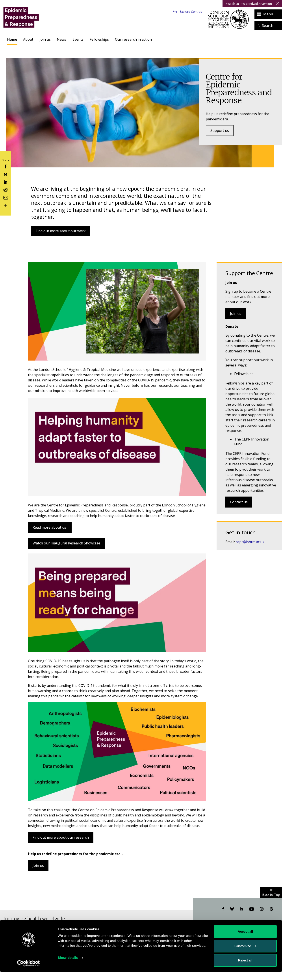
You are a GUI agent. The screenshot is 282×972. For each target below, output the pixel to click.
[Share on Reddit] (5, 189)
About (28, 39)
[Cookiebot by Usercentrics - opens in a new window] (28, 963)
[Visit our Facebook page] (223, 909)
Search (267, 25)
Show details (68, 957)
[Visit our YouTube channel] (251, 909)
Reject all (245, 960)
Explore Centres (191, 11)
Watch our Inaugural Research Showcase (66, 543)
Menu (268, 14)
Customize (242, 946)
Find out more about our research (61, 837)
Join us (45, 39)
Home (12, 39)
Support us (219, 130)
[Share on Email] (5, 197)
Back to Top (271, 894)
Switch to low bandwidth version (249, 4)
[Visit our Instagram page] (261, 909)
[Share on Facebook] (5, 166)
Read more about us (50, 527)
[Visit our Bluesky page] (232, 909)
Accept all (245, 931)
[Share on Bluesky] (5, 174)
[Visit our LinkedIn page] (241, 909)
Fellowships (99, 39)
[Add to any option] (5, 205)
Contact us (239, 502)
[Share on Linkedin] (5, 181)
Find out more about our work (61, 230)
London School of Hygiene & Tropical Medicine (229, 19)
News (61, 39)
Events (77, 39)
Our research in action (133, 39)
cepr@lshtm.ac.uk (250, 541)
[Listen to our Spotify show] (271, 909)
